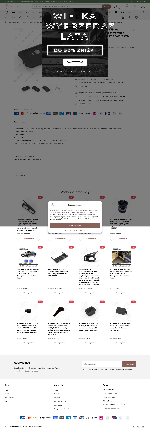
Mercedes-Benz (14, 22)
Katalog (7, 390)
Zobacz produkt (28, 238)
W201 (24, 22)
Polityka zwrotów (60, 401)
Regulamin (82, 230)
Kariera (56, 394)
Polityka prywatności (70, 230)
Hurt (23, 122)
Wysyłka (57, 397)
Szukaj (106, 6)
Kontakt (56, 390)
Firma (105, 385)
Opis (16, 122)
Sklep (7, 385)
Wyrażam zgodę (75, 225)
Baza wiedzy (9, 397)
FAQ (6, 401)
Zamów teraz (75, 62)
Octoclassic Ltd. (16, 426)
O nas (7, 394)
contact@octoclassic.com (112, 409)
